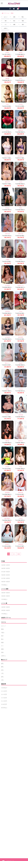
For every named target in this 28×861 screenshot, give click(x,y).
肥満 (12, 13)
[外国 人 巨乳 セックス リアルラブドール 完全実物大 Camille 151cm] (21, 93)
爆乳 (2, 667)
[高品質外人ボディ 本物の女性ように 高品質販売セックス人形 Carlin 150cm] (21, 171)
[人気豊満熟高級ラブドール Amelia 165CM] (7, 404)
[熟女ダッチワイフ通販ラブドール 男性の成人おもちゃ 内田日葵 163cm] (7, 223)
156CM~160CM (5, 575)
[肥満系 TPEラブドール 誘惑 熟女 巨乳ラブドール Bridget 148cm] (7, 197)
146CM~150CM (5, 568)
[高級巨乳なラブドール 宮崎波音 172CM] (21, 533)
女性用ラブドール (6, 617)
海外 (6, 20)
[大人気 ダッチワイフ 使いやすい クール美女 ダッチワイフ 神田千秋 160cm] (21, 223)
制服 (23, 20)
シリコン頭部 (4, 589)
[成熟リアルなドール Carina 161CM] (21, 507)
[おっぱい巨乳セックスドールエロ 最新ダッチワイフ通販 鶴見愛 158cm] (7, 67)
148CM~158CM (5, 592)
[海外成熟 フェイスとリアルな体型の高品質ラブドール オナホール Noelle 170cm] (21, 42)
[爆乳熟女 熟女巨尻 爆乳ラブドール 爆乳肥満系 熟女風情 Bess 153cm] (21, 197)
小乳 (2, 673)
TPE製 (3, 561)
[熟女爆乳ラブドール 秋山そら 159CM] (7, 352)
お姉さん (5, 28)
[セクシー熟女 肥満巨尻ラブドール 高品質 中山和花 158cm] (7, 274)
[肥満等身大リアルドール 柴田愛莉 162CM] (7, 481)
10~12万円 (4, 691)
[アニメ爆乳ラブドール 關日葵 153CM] (7, 430)
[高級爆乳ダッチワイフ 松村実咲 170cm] (21, 326)
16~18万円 (4, 701)
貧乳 (2, 677)
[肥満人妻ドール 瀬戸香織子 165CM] (7, 507)
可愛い (22, 17)
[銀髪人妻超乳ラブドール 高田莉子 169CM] (21, 430)
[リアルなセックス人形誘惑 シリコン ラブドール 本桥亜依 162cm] (7, 300)
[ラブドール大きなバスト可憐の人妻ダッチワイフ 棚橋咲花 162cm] (21, 119)
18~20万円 (4, 704)
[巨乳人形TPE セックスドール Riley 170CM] (21, 456)
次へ (14, 554)
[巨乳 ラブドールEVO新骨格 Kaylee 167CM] (7, 456)
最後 (18, 554)
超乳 (2, 663)
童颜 (14, 24)
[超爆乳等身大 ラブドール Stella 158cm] (7, 378)
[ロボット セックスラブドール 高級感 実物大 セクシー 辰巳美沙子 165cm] (21, 145)
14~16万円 (4, 698)
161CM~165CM (5, 578)
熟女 (14, 20)
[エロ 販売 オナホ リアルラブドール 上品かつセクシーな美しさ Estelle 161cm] (7, 42)
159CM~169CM (5, 596)
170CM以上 (4, 585)
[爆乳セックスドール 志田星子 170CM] (7, 533)
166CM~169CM (5, 581)
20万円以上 (4, 707)
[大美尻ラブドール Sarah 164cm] (21, 352)
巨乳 (2, 670)
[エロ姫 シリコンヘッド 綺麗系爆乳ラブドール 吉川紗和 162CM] (7, 326)
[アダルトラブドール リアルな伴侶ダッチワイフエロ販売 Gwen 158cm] (21, 67)
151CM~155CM (5, 571)
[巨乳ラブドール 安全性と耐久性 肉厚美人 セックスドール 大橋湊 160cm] (7, 248)
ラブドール (6, 13)
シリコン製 (4, 603)
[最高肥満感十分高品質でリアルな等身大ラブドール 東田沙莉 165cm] (7, 171)
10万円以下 (4, 688)
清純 (23, 24)
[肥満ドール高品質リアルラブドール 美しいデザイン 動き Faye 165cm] (7, 93)
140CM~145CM (5, 565)
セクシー (5, 17)
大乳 (2, 680)
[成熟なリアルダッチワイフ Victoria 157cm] (21, 378)
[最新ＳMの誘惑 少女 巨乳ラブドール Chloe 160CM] (21, 300)
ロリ (6, 24)
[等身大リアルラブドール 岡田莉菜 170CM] (21, 481)
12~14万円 (4, 694)
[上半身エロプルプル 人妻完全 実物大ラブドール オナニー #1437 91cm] (7, 119)
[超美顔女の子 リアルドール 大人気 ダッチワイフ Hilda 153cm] (21, 248)
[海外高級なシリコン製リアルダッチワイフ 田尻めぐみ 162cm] (21, 274)
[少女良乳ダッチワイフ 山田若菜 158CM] (21, 404)
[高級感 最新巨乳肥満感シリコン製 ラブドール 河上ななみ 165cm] (7, 145)
